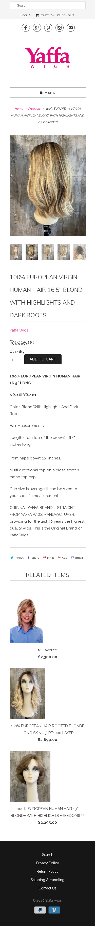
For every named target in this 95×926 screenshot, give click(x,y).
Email (79, 557)
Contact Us (47, 888)
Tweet (19, 557)
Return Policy (48, 871)
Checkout (65, 15)
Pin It (50, 557)
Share (35, 557)
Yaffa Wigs (19, 330)
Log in (26, 15)
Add (64, 557)
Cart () (46, 15)
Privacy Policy (47, 863)
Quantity (17, 352)
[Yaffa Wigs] (47, 59)
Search (47, 855)
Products (34, 108)
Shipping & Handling (47, 880)
